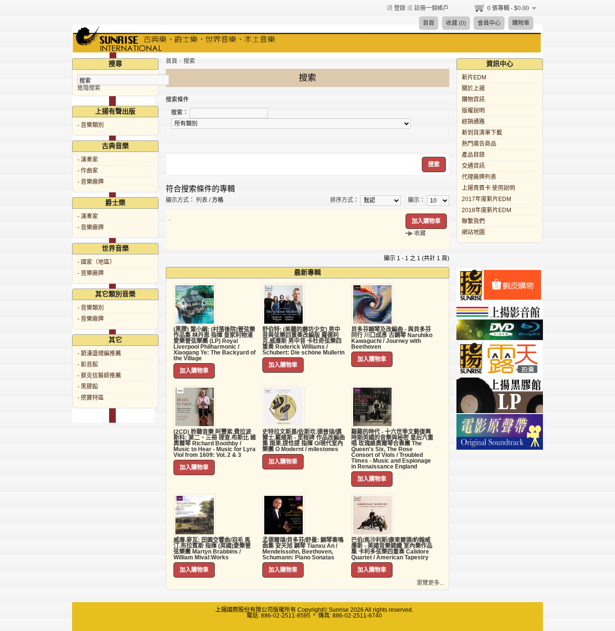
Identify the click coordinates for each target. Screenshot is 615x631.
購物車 (520, 23)
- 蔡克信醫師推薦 (99, 375)
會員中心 (489, 23)
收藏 (420, 233)
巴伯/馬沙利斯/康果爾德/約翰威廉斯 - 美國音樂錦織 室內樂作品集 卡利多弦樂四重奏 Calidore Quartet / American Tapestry (391, 548)
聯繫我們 (473, 221)
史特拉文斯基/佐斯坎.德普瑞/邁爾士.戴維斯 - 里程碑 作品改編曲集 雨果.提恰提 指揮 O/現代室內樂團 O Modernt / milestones (303, 440)
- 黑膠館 (87, 386)
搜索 (189, 61)
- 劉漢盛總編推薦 (99, 353)
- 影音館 (87, 364)
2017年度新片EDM (486, 199)
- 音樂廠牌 (90, 181)
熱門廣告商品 (479, 143)
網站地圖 (473, 232)
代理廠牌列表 (479, 177)
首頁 (428, 23)
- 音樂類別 (90, 125)
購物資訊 (473, 99)
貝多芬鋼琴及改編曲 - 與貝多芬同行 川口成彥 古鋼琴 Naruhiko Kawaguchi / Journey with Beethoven (391, 338)
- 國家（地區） (96, 262)
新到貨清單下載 (482, 132)
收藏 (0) (456, 23)
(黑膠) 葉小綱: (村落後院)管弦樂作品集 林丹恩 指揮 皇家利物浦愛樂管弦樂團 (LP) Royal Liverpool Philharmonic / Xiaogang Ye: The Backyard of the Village (214, 344)
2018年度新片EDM (486, 210)
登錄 (400, 8)
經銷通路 (473, 121)
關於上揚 (473, 88)
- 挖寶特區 (90, 397)
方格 (217, 200)
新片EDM (474, 77)
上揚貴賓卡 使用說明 (488, 188)
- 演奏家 (87, 159)
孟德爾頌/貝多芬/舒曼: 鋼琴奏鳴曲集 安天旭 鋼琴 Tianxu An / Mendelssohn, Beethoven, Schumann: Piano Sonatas (303, 548)
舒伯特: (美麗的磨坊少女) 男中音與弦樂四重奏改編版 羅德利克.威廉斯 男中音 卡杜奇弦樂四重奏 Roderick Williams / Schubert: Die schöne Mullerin (303, 341)
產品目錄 (473, 154)
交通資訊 (473, 166)
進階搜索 (88, 88)
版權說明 (473, 110)
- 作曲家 (87, 170)
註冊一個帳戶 (431, 8)
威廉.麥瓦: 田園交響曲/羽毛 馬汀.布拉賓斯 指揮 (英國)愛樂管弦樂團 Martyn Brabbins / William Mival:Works (212, 548)
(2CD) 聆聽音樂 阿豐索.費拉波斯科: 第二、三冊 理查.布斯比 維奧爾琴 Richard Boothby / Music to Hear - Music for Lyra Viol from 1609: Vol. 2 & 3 (214, 443)
